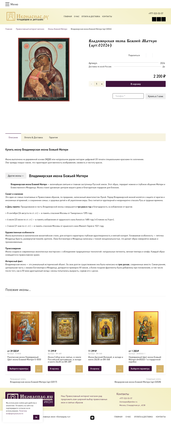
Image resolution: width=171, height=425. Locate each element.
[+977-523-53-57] (117, 398)
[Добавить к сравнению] (164, 55)
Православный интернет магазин (30, 29)
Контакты (107, 16)
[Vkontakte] (154, 19)
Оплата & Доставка (90, 16)
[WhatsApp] (159, 19)
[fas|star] (92, 418)
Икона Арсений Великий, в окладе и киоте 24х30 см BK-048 (105, 358)
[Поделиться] (143, 55)
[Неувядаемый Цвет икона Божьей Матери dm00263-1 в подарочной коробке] (146, 328)
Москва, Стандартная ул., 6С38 (132, 405)
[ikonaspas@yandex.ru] (117, 402)
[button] (12, 4)
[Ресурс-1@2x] (27, 16)
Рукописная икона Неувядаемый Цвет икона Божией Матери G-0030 (24, 358)
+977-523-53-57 (125, 398)
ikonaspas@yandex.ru (128, 401)
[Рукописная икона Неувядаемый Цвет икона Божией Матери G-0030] (25, 328)
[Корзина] (159, 4)
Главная (68, 16)
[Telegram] (163, 19)
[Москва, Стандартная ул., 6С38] (117, 405)
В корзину (136, 84)
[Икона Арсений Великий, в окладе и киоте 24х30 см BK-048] (106, 328)
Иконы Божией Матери (57, 29)
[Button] (164, 4)
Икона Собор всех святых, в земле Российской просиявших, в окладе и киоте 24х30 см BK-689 (64, 359)
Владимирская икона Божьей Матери (58, 175)
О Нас (76, 16)
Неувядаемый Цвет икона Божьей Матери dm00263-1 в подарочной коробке (145, 359)
